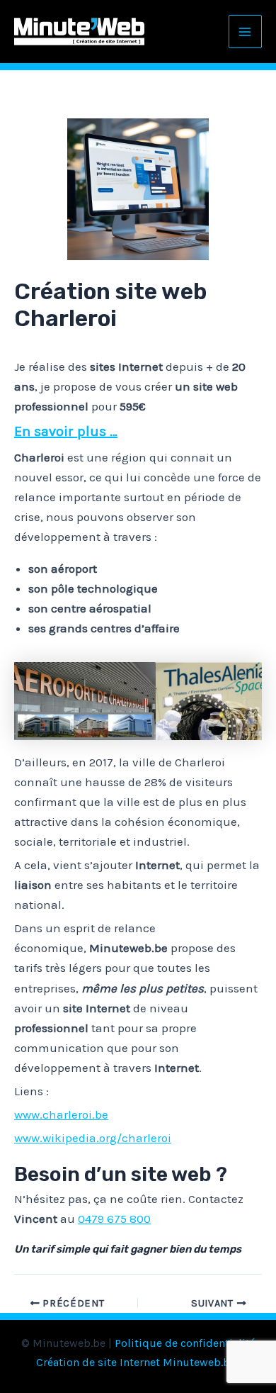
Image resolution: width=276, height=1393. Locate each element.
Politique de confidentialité (185, 1343)
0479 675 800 (114, 1219)
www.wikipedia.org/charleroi (92, 1138)
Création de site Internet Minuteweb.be (136, 1362)
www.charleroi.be (61, 1114)
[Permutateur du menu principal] (246, 32)
